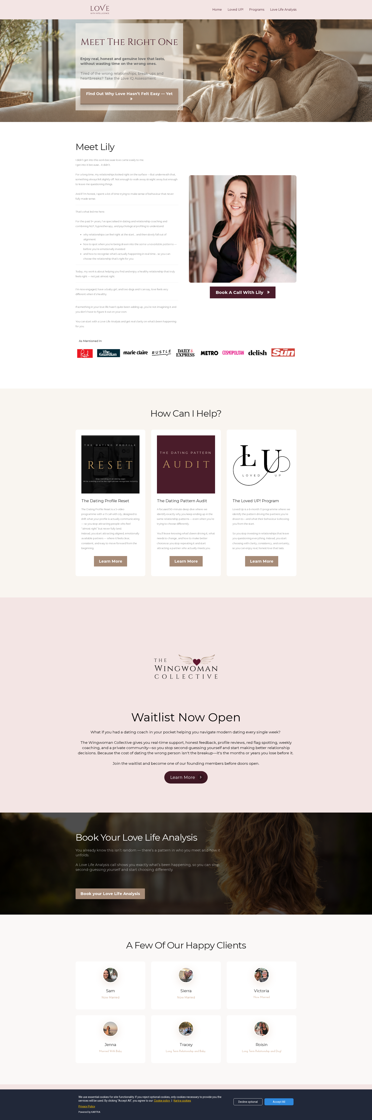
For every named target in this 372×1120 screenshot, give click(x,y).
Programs (256, 9)
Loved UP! (235, 9)
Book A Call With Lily (239, 292)
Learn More (110, 561)
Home (217, 9)
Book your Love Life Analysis (110, 893)
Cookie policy (162, 1100)
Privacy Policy (86, 1106)
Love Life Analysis (283, 9)
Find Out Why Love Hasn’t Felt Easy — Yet (129, 93)
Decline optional (248, 1101)
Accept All (279, 1101)
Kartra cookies (182, 1100)
